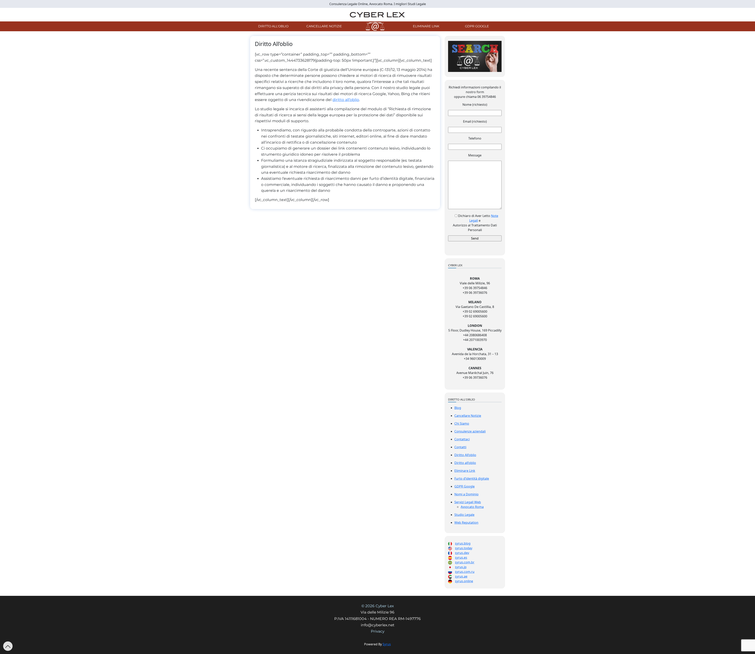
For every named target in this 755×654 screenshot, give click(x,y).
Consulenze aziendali (470, 431)
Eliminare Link (426, 26)
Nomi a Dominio (466, 494)
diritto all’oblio (345, 99)
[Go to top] (8, 646)
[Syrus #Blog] (377, 14)
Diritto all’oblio (465, 463)
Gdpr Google (477, 26)
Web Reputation (466, 522)
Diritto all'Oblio (273, 26)
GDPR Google (464, 486)
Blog (457, 408)
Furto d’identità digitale (471, 478)
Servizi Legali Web (467, 502)
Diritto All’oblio (465, 455)
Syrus (387, 644)
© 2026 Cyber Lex (377, 606)
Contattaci (462, 439)
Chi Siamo (461, 423)
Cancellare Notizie (324, 26)
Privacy (377, 631)
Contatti (460, 447)
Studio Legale (464, 515)
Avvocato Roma (472, 507)
